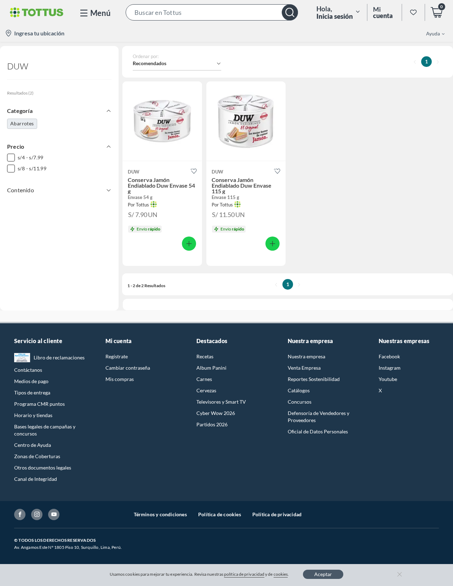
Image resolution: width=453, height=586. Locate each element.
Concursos (299, 402)
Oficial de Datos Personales (318, 431)
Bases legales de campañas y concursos (44, 430)
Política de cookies (219, 514)
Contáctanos (28, 370)
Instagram (390, 368)
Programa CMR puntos (39, 404)
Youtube (388, 379)
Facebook (389, 356)
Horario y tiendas (33, 415)
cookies (281, 574)
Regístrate (116, 356)
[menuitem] (431, 33)
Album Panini (211, 368)
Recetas (204, 356)
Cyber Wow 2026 (215, 413)
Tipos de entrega (32, 392)
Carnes (204, 379)
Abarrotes (22, 123)
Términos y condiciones (160, 514)
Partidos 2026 (212, 424)
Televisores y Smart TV (221, 402)
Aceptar (323, 574)
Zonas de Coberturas (37, 456)
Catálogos (299, 390)
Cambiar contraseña (127, 368)
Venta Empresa (304, 368)
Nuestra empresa (306, 356)
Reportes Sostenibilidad (314, 379)
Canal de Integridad (35, 479)
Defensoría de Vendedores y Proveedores (318, 416)
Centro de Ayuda (32, 445)
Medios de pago (31, 381)
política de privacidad (244, 574)
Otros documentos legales (42, 468)
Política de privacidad (277, 514)
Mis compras (119, 379)
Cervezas (206, 390)
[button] (212, 12)
